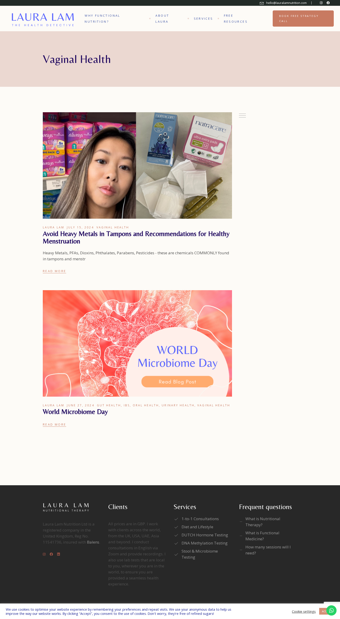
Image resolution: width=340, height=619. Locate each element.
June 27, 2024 (80, 405)
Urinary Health (178, 405)
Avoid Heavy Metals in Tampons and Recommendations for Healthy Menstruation (136, 237)
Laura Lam (53, 227)
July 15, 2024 (80, 227)
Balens (93, 542)
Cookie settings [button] (304, 611)
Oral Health (146, 405)
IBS (127, 405)
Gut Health (109, 405)
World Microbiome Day (75, 411)
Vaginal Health (112, 227)
